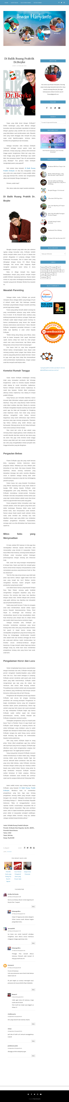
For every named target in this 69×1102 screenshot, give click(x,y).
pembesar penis (13, 1046)
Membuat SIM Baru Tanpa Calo (56, 166)
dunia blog (43, 271)
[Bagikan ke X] (27, 847)
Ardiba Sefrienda (13, 894)
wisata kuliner (56, 271)
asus (51, 274)
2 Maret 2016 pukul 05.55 (17, 997)
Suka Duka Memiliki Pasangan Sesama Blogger (56, 214)
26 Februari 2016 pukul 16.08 (14, 896)
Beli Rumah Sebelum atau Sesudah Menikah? (53, 151)
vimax (10, 1028)
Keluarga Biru (16, 911)
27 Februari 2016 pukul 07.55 (18, 913)
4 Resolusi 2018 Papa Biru (55, 198)
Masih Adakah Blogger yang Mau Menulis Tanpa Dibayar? (56, 174)
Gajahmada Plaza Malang (55, 230)
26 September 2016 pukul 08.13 (15, 1016)
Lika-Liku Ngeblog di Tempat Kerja (56, 206)
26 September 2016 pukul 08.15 (15, 1048)
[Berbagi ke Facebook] (24, 847)
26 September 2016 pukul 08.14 (15, 1031)
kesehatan (43, 277)
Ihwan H (14, 994)
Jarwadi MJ (11, 928)
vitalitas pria (12, 1014)
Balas (33, 906)
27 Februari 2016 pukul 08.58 (14, 967)
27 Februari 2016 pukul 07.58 (18, 950)
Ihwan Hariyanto (36, 1098)
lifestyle (43, 267)
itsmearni (11, 965)
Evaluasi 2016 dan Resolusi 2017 (56, 238)
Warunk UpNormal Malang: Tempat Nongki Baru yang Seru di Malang (57, 182)
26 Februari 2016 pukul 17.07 (14, 931)
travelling (53, 267)
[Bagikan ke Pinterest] (30, 847)
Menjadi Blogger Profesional (56, 190)
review (9, 851)
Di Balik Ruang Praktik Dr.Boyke (54, 222)
